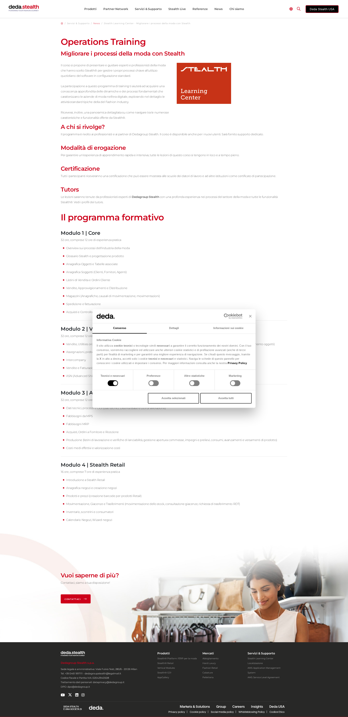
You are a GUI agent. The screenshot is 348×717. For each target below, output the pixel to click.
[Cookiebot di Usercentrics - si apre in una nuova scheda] (226, 316)
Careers (238, 706)
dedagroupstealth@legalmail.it (103, 673)
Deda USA (277, 706)
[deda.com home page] (24, 8)
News (96, 23)
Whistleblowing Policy (252, 711)
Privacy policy (176, 711)
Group (221, 706)
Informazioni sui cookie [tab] (228, 328)
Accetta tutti (226, 398)
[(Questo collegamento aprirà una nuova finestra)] (63, 695)
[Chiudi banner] (250, 316)
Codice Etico (277, 711)
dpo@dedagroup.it (78, 686)
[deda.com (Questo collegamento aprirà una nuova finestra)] (96, 707)
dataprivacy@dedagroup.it (108, 682)
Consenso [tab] (119, 328)
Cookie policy (198, 711)
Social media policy (222, 711)
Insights (257, 706)
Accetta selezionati (173, 398)
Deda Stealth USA (322, 9)
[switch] (153, 383)
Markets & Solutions (195, 706)
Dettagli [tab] (174, 328)
